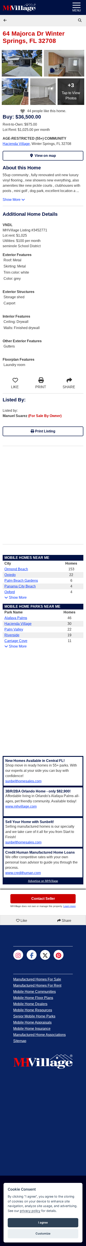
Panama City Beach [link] (20, 586)
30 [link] (69, 624)
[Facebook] (32, 955)
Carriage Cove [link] (15, 641)
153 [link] (71, 569)
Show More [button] (12, 199)
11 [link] (69, 641)
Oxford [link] (9, 592)
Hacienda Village (16, 144)
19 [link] (69, 635)
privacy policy (30, 1211)
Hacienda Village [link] (18, 624)
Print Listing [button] (44, 431)
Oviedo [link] (10, 575)
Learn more (69, 906)
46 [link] (69, 618)
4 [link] (71, 586)
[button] (5, 20)
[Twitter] (45, 955)
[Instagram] (18, 955)
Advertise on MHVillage (43, 881)
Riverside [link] (11, 635)
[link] (80, 20)
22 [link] (71, 575)
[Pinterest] (59, 955)
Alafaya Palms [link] (15, 618)
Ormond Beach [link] (16, 569)
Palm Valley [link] (13, 629)
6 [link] (71, 580)
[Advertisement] (43, 492)
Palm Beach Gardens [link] (21, 580)
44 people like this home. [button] (46, 111)
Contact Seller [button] (43, 898)
